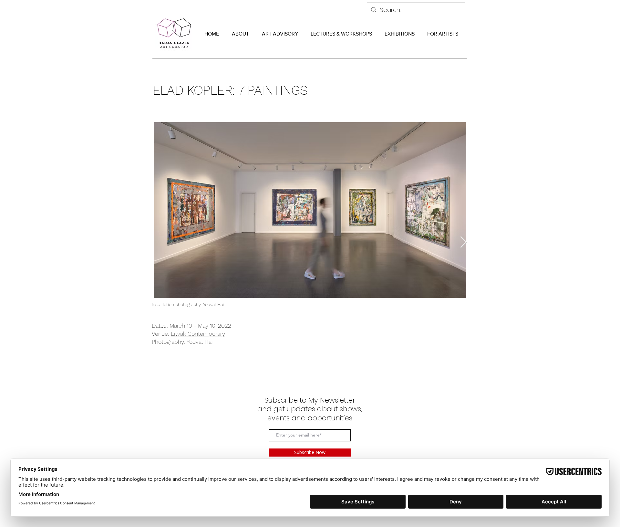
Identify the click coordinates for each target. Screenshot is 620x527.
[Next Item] (463, 242)
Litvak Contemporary (198, 333)
